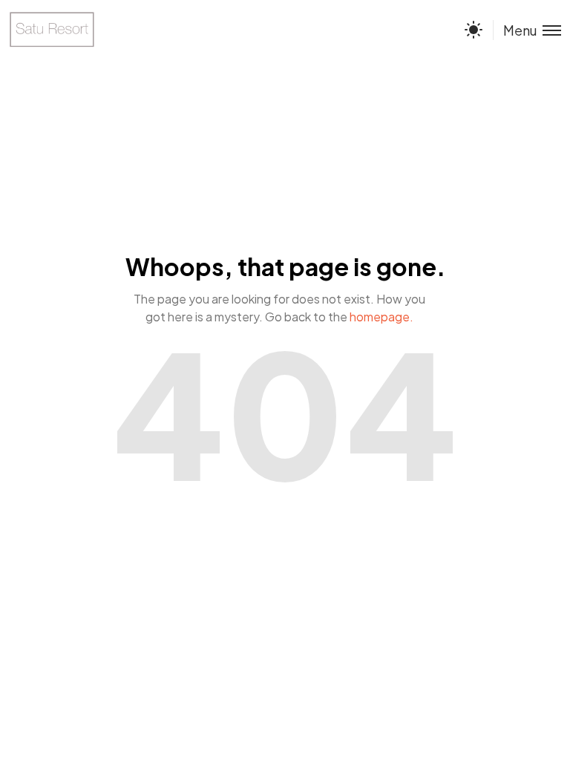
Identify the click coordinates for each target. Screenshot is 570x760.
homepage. (381, 316)
